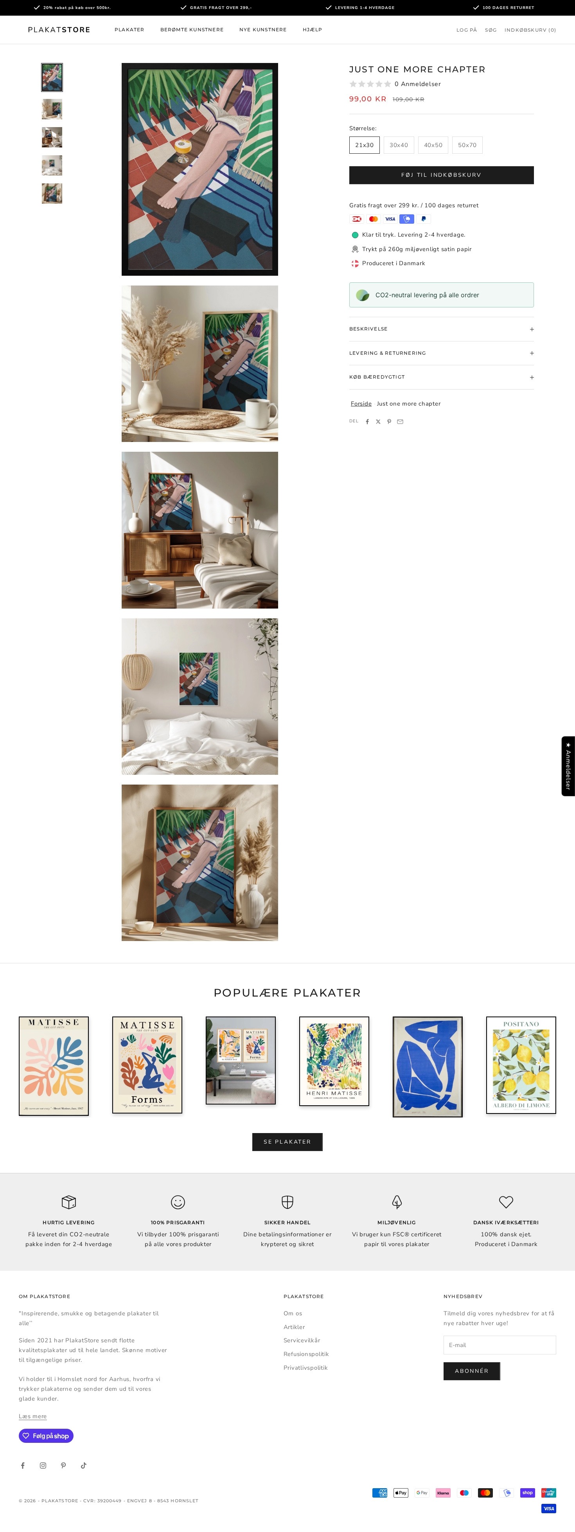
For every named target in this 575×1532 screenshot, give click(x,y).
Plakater (130, 29)
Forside (361, 404)
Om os (293, 1313)
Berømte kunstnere (192, 29)
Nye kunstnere (263, 29)
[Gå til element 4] (52, 165)
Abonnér (472, 1371)
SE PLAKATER (287, 1142)
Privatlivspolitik (306, 1368)
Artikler (294, 1327)
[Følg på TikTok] (84, 1465)
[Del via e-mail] (400, 421)
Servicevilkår (302, 1340)
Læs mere (33, 1416)
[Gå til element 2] (52, 109)
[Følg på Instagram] (43, 1465)
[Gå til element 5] (52, 194)
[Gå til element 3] (52, 137)
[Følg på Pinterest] (63, 1465)
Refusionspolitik (306, 1354)
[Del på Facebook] (367, 421)
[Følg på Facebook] (23, 1465)
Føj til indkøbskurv (441, 175)
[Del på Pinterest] (389, 421)
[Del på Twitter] (378, 421)
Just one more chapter (409, 404)
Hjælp (313, 29)
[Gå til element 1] (52, 77)
